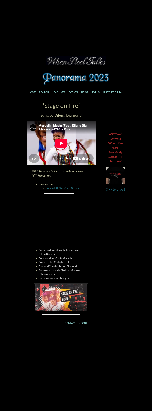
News (84, 92)
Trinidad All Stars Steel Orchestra (64, 188)
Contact (70, 323)
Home (32, 92)
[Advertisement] (76, 26)
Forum (95, 92)
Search (44, 92)
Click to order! (115, 189)
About (83, 323)
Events (73, 92)
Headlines (58, 92)
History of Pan (113, 92)
